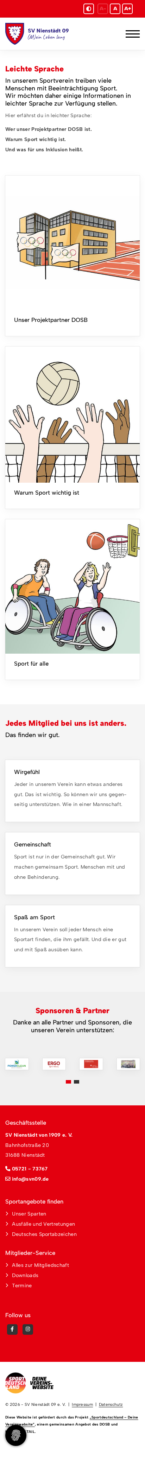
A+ (127, 9)
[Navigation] (130, 34)
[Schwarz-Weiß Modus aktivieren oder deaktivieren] (88, 9)
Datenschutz (111, 1404)
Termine (22, 1285)
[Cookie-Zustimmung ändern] (15, 1435)
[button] (68, 1082)
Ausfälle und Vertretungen (43, 1224)
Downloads (25, 1275)
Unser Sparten (29, 1214)
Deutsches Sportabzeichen (44, 1234)
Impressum (82, 1404)
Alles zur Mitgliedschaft (40, 1265)
